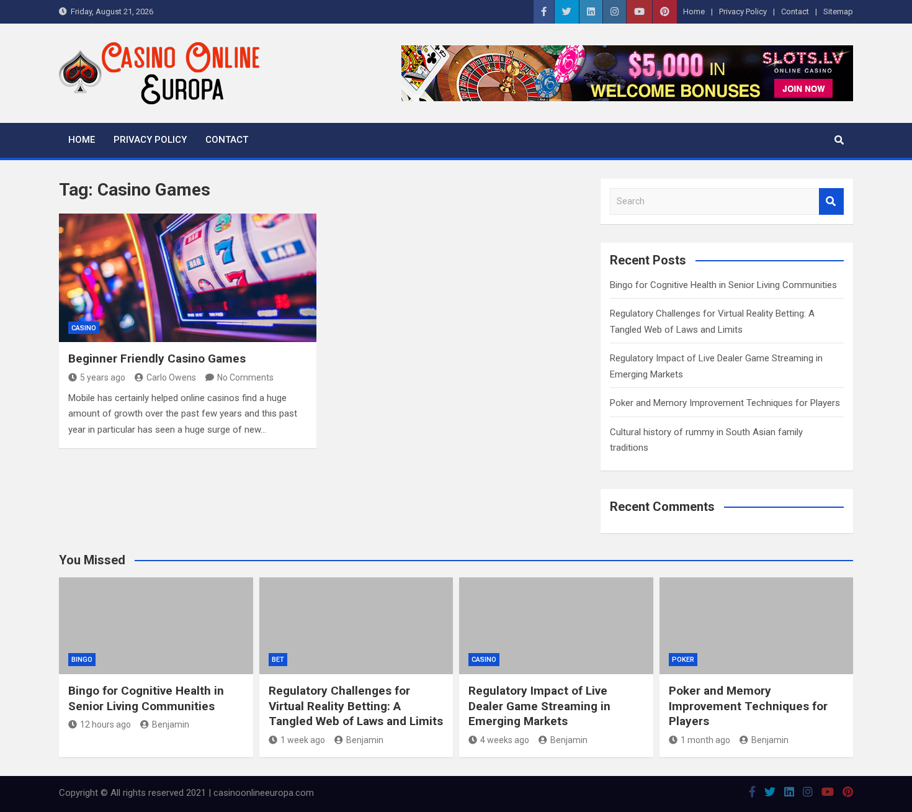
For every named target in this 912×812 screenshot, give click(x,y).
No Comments (245, 377)
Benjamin (170, 724)
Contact (795, 11)
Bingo (81, 660)
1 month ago (705, 740)
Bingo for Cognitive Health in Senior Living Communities (723, 285)
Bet (278, 660)
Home (694, 11)
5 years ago (102, 377)
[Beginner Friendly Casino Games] (187, 278)
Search (831, 201)
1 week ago (302, 740)
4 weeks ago (504, 740)
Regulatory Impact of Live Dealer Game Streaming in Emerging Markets (539, 705)
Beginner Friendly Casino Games (157, 358)
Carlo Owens (171, 377)
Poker (683, 660)
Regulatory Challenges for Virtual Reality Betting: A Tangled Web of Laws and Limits (356, 705)
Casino (83, 328)
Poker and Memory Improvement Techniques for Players (725, 402)
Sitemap (838, 11)
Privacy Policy (743, 11)
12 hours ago (105, 724)
